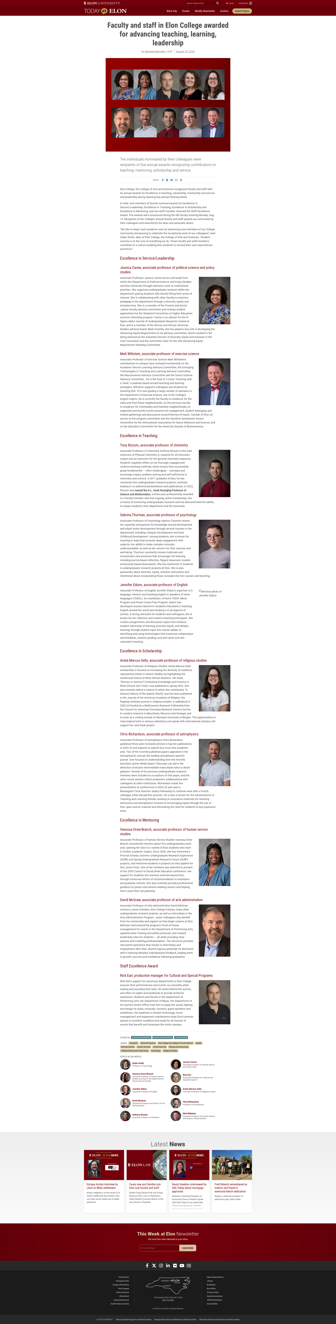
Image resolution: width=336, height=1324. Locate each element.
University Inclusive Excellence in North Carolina (219, 1319)
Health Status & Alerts (120, 1303)
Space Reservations (215, 1277)
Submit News (242, 11)
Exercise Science (127, 1047)
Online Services (122, 1292)
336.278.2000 (168, 1300)
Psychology (156, 1051)
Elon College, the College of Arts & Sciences (175, 1043)
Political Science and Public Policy (134, 1051)
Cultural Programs (147, 1043)
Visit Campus (123, 1288)
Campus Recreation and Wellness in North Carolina (175, 1319)
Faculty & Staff (181, 1037)
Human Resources (121, 1300)
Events (186, 11)
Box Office (211, 1288)
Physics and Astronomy (178, 1047)
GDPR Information (214, 1300)
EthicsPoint (124, 1296)
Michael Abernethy (155, 51)
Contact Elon (123, 1277)
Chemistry (133, 1043)
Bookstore (211, 1284)
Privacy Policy (213, 1292)
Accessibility (212, 1303)
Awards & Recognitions (162, 1037)
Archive (224, 11)
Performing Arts (159, 1047)
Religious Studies (170, 1051)
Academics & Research (141, 1037)
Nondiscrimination (214, 1296)
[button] (245, 3)
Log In (231, 3)
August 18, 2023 (185, 51)
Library (210, 1281)
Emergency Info (122, 1281)
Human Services (143, 1047)
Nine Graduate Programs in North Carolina (133, 1319)
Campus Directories (121, 1284)
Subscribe (187, 1248)
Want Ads (172, 11)
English (199, 1043)
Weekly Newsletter (205, 11)
